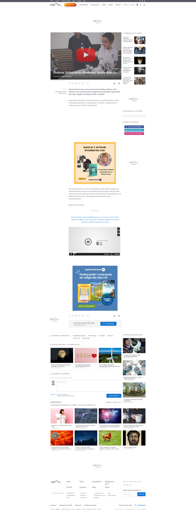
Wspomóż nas (110, 323)
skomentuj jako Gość (63, 394)
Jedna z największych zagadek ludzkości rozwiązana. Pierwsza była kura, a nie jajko (109, 449)
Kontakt (73, 509)
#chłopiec (102, 336)
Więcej (117, 5)
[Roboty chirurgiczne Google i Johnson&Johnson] (134, 367)
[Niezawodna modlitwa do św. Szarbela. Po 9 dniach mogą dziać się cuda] (140, 60)
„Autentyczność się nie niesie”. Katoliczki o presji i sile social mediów (128, 80)
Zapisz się (141, 494)
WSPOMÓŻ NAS (141, 505)
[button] (137, 5)
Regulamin (58, 509)
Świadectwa (83, 495)
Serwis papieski (70, 493)
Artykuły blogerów (71, 495)
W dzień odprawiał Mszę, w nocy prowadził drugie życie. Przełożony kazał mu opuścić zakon (128, 51)
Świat (101, 450)
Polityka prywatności (65, 509)
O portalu (53, 509)
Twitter (142, 1)
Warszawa (126, 4)
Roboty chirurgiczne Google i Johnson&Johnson (133, 378)
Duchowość (83, 493)
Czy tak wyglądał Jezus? (130, 447)
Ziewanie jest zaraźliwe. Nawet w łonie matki (61, 426)
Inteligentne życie (109, 483)
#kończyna (76, 338)
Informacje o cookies (91, 509)
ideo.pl (144, 509)
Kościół (69, 487)
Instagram (144, 1)
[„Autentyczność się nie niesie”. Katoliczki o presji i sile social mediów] (140, 81)
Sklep (84, 1)
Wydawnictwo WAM (65, 505)
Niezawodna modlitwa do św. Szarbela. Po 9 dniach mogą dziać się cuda (128, 60)
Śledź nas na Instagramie (135, 133)
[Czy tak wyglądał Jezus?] (134, 438)
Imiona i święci (83, 497)
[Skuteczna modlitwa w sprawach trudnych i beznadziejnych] (140, 40)
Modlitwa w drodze (65, 1)
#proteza (110, 336)
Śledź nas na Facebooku (135, 127)
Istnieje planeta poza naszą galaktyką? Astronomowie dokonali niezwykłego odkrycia (110, 427)
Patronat (99, 509)
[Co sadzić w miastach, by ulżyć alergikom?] (134, 389)
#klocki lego (86, 338)
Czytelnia (82, 487)
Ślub (68, 497)
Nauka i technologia (66, 76)
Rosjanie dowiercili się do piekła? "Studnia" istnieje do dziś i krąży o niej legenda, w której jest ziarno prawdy (61, 449)
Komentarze (95, 5)
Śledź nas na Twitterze (134, 130)
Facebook (140, 1)
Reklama (84, 509)
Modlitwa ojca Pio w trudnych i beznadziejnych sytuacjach (127, 70)
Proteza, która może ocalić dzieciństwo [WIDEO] (132, 355)
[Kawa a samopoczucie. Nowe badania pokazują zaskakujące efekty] (134, 415)
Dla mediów (78, 509)
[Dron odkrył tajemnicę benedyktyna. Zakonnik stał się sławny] (110, 355)
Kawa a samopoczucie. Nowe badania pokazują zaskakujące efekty (133, 426)
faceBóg (79, 1)
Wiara (104, 5)
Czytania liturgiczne (98, 493)
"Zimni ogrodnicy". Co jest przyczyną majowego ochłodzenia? (85, 426)
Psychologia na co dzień (99, 495)
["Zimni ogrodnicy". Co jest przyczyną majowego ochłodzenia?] (86, 415)
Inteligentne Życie (55, 428)
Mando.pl (78, 505)
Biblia (52, 1)
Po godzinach (56, 76)
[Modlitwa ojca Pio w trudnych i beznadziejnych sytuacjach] (140, 70)
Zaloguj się (53, 394)
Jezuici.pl (53, 505)
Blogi (74, 1)
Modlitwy (96, 497)
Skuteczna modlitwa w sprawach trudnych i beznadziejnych (128, 39)
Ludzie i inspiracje (112, 495)
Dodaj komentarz (114, 395)
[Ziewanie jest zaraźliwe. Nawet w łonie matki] (62, 415)
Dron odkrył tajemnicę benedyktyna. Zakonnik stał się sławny (109, 366)
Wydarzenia (83, 5)
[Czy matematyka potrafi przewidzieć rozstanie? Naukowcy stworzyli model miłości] (86, 355)
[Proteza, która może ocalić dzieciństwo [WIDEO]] (134, 345)
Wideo (110, 5)
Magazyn (57, 1)
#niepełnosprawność (79, 336)
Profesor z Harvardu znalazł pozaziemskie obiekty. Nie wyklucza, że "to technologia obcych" (85, 449)
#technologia (92, 336)
